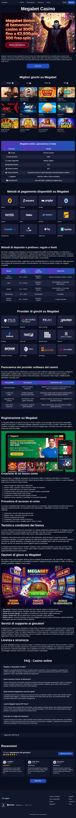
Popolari (8, 83)
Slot (65, 83)
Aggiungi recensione (65, 753)
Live (27, 83)
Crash (46, 83)
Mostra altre (38, 780)
